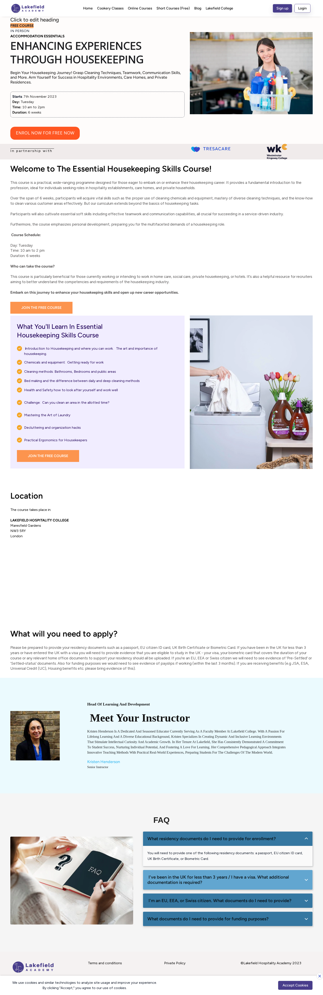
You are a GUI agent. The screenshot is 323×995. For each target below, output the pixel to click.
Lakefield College (219, 8)
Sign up (282, 8)
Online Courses (140, 8)
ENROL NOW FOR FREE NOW (45, 133)
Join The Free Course (41, 308)
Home (88, 8)
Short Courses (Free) (173, 8)
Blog (197, 8)
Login (302, 8)
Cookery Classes (110, 8)
